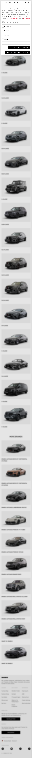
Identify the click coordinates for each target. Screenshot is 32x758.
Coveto (6, 31)
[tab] (16, 22)
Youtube (7, 39)
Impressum (26, 18)
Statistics (7, 26)
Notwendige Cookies (11, 22)
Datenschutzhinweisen (13, 18)
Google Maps (8, 35)
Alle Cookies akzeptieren (17, 52)
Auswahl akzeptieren (19, 47)
